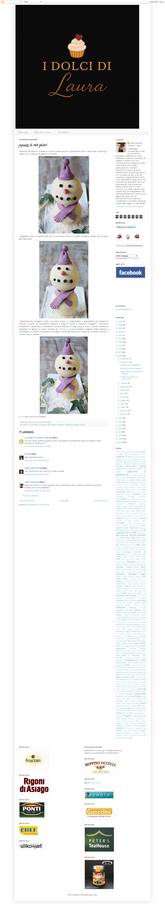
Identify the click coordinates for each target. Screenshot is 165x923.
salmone (143, 684)
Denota (133, 535)
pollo (117, 655)
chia (132, 492)
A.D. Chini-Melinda (122, 452)
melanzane (137, 603)
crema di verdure (127, 516)
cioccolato (42, 425)
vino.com (136, 731)
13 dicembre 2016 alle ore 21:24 (37, 491)
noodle (118, 617)
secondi (142, 689)
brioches (142, 475)
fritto (144, 557)
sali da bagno (133, 684)
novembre (124, 362)
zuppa (125, 738)
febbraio (124, 410)
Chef (128, 492)
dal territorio (141, 533)
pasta (135, 624)
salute (118, 689)
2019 (120, 345)
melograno (119, 605)
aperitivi (136, 457)
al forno (119, 454)
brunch (129, 478)
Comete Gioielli (130, 501)
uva (128, 721)
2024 (120, 328)
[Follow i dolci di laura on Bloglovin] (126, 228)
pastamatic (120, 631)
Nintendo (126, 615)
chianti (136, 492)
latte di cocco (137, 589)
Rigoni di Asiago (122, 677)
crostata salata (139, 521)
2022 (120, 335)
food (131, 550)
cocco (144, 499)
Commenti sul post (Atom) (38, 504)
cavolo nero (135, 490)
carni (138, 487)
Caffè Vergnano (122, 482)
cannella (118, 485)
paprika (136, 622)
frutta (131, 562)
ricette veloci (135, 675)
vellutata (128, 726)
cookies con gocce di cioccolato (129, 378)
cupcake (119, 530)
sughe (134, 706)
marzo (123, 407)
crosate (134, 518)
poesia (133, 653)
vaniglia (119, 723)
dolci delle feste (133, 537)
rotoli (139, 682)
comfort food (141, 501)
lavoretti (125, 591)
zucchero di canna (123, 735)
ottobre (124, 383)
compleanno (120, 504)
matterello (129, 603)
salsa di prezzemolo (134, 687)
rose (135, 682)
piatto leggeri (125, 646)
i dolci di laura (38, 422)
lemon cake (133, 591)
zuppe (130, 738)
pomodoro (128, 658)
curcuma (127, 530)
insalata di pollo (140, 584)
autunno (143, 459)
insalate (119, 586)
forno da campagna (133, 554)
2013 (120, 425)
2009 (120, 439)
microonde (128, 610)
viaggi (144, 728)
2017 (120, 352)
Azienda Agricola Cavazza (127, 462)
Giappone (129, 569)
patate (128, 631)
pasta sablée (141, 629)
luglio (122, 393)
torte (127, 716)
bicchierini (131, 466)
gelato (82, 425)
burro (128, 480)
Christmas (119, 494)
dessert (61, 425)
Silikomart (119, 701)
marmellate (141, 600)
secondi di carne (122, 691)
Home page (23, 132)
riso (132, 677)
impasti (125, 579)
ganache (136, 565)
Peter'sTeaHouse (133, 639)
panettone (131, 620)
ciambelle (136, 494)
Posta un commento (30, 496)
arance (125, 459)
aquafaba (119, 459)
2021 (120, 338)
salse (144, 687)
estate (143, 540)
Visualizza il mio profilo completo (129, 206)
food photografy (140, 550)
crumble (137, 523)
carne (125, 487)
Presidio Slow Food (139, 663)
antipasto (129, 457)
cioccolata (131, 497)
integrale (127, 586)
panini (138, 620)
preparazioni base (135, 660)
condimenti (131, 504)
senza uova (130, 699)
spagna (118, 703)
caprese (143, 485)
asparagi (137, 459)
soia (144, 701)
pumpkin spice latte (122, 670)
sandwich (125, 689)
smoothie (139, 701)
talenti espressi (141, 708)
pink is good (136, 651)
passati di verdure (124, 624)
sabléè (144, 682)
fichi (133, 545)
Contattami (63, 132)
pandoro (119, 620)
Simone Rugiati (130, 701)
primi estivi (136, 665)
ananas (143, 454)
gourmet (140, 572)
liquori (139, 593)
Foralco (118, 552)
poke (138, 653)
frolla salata (135, 559)
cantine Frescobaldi (130, 485)
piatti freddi (121, 643)
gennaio (123, 414)
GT (145, 572)
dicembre (124, 358)
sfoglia (138, 699)
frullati (118, 562)
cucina (144, 523)
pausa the (136, 631)
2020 (120, 342)
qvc (135, 670)
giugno (123, 397)
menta (144, 605)
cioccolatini (142, 497)
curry (132, 530)
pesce (130, 636)
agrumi (130, 452)
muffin (133, 612)
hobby (138, 577)
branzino (134, 475)
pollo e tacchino (131, 655)
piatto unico (135, 646)
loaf (144, 593)
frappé (138, 557)
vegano (133, 723)
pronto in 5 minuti (140, 668)
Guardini (120, 574)
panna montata (127, 622)
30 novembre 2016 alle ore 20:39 (38, 446)
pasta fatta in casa (129, 627)
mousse (119, 613)
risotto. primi (120, 682)
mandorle (143, 598)
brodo (124, 478)
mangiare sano (122, 600)
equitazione (128, 540)
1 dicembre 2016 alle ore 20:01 (37, 460)
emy (122, 540)
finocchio (126, 547)
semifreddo (136, 696)
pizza (144, 651)
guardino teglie (121, 577)
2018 (120, 349)
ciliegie (144, 494)
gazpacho (142, 565)
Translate (135, 258)
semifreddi (140, 693)
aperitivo (143, 457)
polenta (143, 653)
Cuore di (143, 528)
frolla (118, 559)
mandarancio (131, 598)
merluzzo (143, 608)
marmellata (132, 601)
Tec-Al (130, 710)
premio (118, 660)
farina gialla (130, 542)
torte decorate (139, 716)
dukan (144, 538)
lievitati (124, 593)
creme (119, 518)
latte (130, 589)
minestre (137, 610)
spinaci (118, 706)
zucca (118, 733)
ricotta (143, 675)
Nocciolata (134, 615)
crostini (129, 523)
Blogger (94, 895)
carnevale (132, 487)
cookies (143, 509)
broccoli (118, 478)
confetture (142, 504)
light (134, 593)
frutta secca (141, 562)
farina (123, 542)
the (145, 711)
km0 (134, 586)
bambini (143, 464)
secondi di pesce (134, 691)
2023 (120, 332)
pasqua (143, 622)
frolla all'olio (126, 559)
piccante (133, 648)
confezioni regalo (121, 506)
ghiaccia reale (120, 569)
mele (144, 603)
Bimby (143, 466)
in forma (127, 581)
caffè (144, 480)
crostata (142, 518)
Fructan (143, 559)
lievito (130, 593)
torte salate (121, 719)
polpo (144, 655)
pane (125, 619)
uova (124, 721)
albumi (127, 454)
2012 (120, 428)
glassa (118, 572)
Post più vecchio (101, 500)
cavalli (127, 490)
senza (144, 696)
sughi (139, 706)
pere (125, 636)
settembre (125, 387)
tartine (118, 711)
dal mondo (130, 532)
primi (127, 665)
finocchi (118, 547)
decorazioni (52, 425)
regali (134, 672)
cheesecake (120, 492)
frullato (123, 562)
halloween (131, 577)
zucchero (126, 733)
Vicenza (119, 730)
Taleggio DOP (130, 708)
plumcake (126, 653)
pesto (137, 636)
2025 (120, 325)
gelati (136, 567)
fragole (118, 557)
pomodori (119, 658)
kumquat (140, 586)
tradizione (131, 719)
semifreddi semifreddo (123, 696)
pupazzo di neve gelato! (130, 365)
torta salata (137, 713)
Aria (26, 454)
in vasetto (142, 581)
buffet (135, 478)
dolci (123, 537)
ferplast (128, 545)
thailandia (140, 711)
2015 (120, 418)
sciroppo (133, 689)
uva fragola (135, 721)
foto (144, 554)
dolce (117, 538)
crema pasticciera (139, 516)
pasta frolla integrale (124, 629)
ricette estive (126, 675)
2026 (120, 321)
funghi (130, 565)
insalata (129, 584)
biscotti (132, 469)
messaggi (119, 610)
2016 (120, 356)
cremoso (127, 518)
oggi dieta (134, 617)
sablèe (118, 684)
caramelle (119, 487)
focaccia (133, 547)
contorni (136, 508)
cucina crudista (122, 526)
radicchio (125, 672)
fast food (120, 545)
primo (131, 667)
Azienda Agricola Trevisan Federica (131, 463)
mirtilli (144, 610)
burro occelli (135, 480)
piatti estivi (141, 641)
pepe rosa (131, 634)
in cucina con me (136, 579)
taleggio (121, 708)
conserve (131, 506)
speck (124, 703)
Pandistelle (142, 617)
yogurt (143, 731)
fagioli (117, 542)
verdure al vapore (133, 728)
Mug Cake (142, 613)
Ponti (144, 658)
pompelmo (136, 658)
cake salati (137, 482)
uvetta (144, 721)
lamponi (126, 589)
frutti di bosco (122, 565)
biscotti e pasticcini (131, 473)
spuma (123, 706)
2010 (120, 435)
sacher (123, 684)
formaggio (127, 552)
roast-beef (129, 682)
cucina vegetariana (131, 528)
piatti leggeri (133, 643)
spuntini (129, 706)
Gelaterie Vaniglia (67, 329)
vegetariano (120, 726)
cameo (143, 482)
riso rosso (130, 680)
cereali (143, 489)
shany (144, 699)
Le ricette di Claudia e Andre (37, 437)
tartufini (123, 711)
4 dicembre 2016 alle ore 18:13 (37, 474)
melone (128, 605)
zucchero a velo (139, 733)
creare (132, 511)
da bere (138, 530)
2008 (120, 442)
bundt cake (120, 480)
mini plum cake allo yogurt (131, 368)
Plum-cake (119, 653)
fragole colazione (129, 557)
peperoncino (141, 634)
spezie (143, 703)
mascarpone (120, 603)
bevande (119, 466)
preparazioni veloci (124, 663)
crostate (120, 523)
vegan (126, 723)
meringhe (132, 608)
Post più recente (27, 500)
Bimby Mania (121, 469)
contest (130, 509)
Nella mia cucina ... (43, 132)
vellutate (135, 726)
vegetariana (142, 723)
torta (118, 713)
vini (125, 731)
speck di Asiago (133, 703)
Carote (143, 487)
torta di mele (127, 713)
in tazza (135, 581)
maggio (123, 400)
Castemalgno (120, 490)
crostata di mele (123, 521)
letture (118, 593)
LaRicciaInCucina (32, 468)
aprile (123, 404)
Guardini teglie (137, 574)
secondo (129, 694)
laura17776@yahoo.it (124, 309)
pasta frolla (141, 627)
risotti (137, 679)
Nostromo (125, 617)
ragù (130, 672)
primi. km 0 (124, 668)
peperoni (119, 636)
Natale (118, 615)
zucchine (119, 738)
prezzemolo (119, 665)
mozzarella (126, 613)
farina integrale (140, 542)
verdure (120, 728)
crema (138, 511)
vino (130, 731)
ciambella (127, 494)
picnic (128, 651)
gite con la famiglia (139, 569)
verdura (142, 726)
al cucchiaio (33, 425)
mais (138, 596)
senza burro (120, 699)
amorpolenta (135, 454)
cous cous (120, 511)
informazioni (120, 584)
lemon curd (142, 591)
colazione (120, 501)
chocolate (142, 492)
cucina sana (134, 526)
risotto (143, 679)
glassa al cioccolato (128, 572)
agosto (123, 390)
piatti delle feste (129, 641)
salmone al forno (121, 687)
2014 (120, 422)
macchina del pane (126, 595)
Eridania (136, 540)
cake (131, 482)
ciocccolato (120, 497)
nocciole (143, 615)
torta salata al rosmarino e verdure (131, 372)
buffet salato (141, 478)
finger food (141, 545)
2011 (120, 432)
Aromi (131, 459)
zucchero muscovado (138, 735)
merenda (120, 607)
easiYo (118, 540)
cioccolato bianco (134, 499)
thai (135, 711)
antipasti (120, 456)
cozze (127, 511)
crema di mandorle (132, 513)
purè (131, 670)
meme (136, 605)
